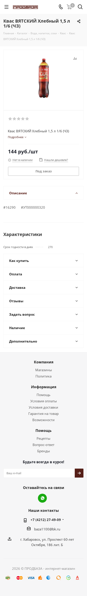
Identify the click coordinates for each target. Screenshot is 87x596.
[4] (23, 119)
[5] (27, 119)
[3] (19, 119)
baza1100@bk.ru (47, 529)
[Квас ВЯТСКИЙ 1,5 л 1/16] (43, 78)
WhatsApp (42, 498)
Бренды (43, 451)
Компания (43, 362)
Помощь (43, 394)
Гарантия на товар (43, 413)
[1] (10, 119)
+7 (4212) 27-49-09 (46, 519)
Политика (43, 376)
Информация (43, 386)
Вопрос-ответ (43, 444)
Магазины (43, 370)
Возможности (43, 420)
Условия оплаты (43, 401)
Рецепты (43, 438)
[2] (14, 119)
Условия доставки (43, 407)
